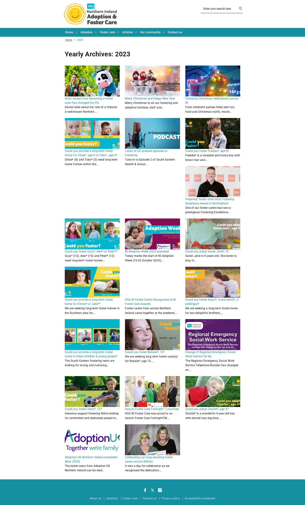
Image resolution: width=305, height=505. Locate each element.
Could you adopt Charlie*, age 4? (207, 409)
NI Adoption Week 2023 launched (147, 251)
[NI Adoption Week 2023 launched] (152, 233)
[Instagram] (160, 491)
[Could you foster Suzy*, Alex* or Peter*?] (92, 233)
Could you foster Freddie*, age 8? (207, 151)
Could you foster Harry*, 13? (83, 409)
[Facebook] (145, 491)
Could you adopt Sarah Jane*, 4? (207, 251)
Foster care (107, 32)
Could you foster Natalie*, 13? (145, 352)
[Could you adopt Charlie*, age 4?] (212, 391)
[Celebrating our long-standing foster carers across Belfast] (152, 439)
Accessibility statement (200, 498)
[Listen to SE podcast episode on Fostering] (152, 133)
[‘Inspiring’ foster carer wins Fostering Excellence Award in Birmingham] (212, 181)
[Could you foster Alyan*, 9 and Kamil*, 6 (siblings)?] (212, 282)
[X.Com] (152, 491)
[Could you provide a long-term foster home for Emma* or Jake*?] (92, 282)
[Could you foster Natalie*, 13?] (152, 334)
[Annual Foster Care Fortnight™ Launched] (152, 391)
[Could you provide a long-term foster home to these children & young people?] (92, 334)
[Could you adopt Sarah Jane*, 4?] (212, 233)
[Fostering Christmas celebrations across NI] (212, 81)
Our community (150, 32)
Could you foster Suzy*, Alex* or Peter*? (91, 251)
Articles (127, 32)
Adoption (86, 32)
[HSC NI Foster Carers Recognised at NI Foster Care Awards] (152, 282)
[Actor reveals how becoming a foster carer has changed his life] (92, 81)
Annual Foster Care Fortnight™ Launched (152, 409)
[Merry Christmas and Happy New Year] (152, 81)
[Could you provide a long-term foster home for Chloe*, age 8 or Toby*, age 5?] (92, 133)
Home (69, 32)
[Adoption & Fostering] (90, 14)
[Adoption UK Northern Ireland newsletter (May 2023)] (92, 439)
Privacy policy (170, 498)
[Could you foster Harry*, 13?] (92, 391)
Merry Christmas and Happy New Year (150, 98)
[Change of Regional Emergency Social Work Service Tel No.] (212, 334)
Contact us (175, 32)
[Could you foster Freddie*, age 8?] (212, 133)
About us (95, 498)
